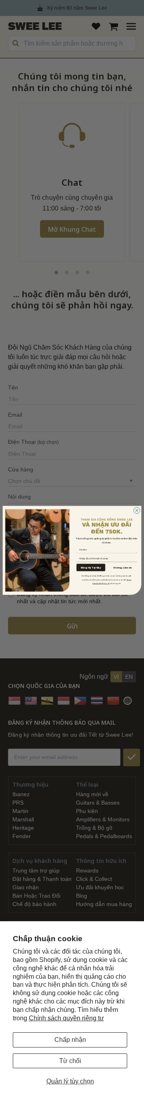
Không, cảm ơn (122, 567)
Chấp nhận (70, 1039)
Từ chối (70, 1060)
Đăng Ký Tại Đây (91, 567)
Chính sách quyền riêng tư (66, 1018)
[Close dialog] (137, 510)
